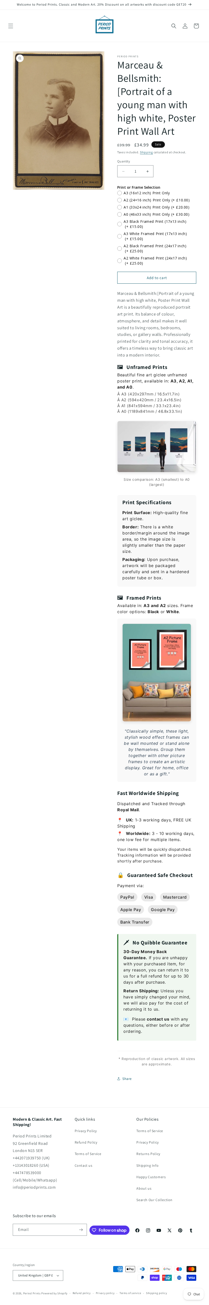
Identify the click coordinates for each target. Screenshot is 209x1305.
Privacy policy (105, 1293)
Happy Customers (151, 1177)
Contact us (84, 1165)
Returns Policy (148, 1153)
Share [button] (127, 1078)
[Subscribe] (81, 1230)
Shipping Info (147, 1165)
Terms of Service (88, 1153)
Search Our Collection (154, 1200)
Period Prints (32, 1293)
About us (143, 1188)
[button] (10, 26)
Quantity (123, 161)
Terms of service (130, 1293)
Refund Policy (86, 1142)
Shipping (146, 152)
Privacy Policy (86, 1131)
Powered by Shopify (54, 1293)
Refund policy (82, 1293)
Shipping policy (156, 1293)
